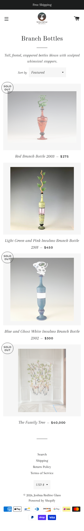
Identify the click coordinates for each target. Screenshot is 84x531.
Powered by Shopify (42, 500)
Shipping (42, 461)
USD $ (40, 485)
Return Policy (42, 467)
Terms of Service (42, 473)
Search (42, 454)
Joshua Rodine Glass (47, 495)
